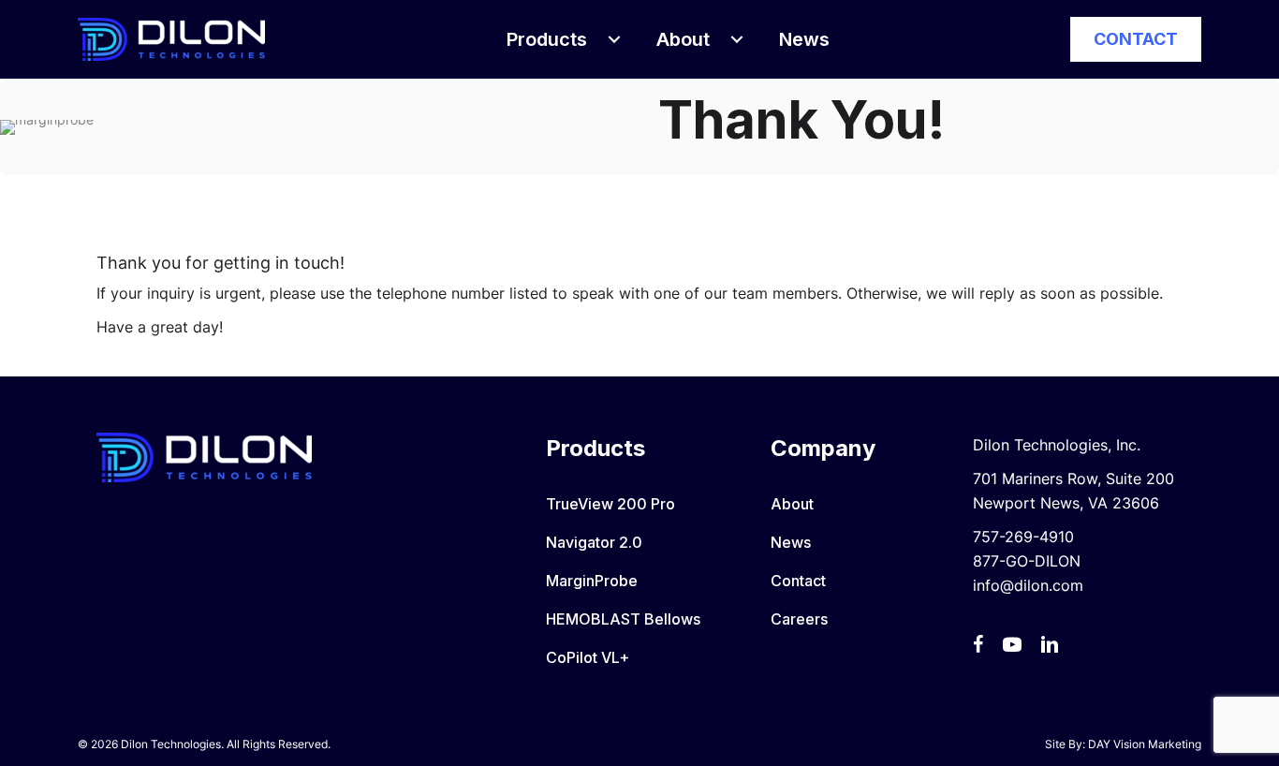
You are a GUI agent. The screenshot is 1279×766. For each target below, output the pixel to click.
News (791, 542)
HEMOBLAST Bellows (623, 619)
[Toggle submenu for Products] (614, 39)
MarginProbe (592, 580)
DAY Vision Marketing (1144, 744)
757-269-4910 (1023, 536)
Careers (799, 619)
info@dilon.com (1028, 585)
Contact (798, 580)
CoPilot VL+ (587, 657)
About (792, 503)
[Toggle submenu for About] (737, 39)
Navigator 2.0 (594, 542)
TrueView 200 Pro (610, 503)
